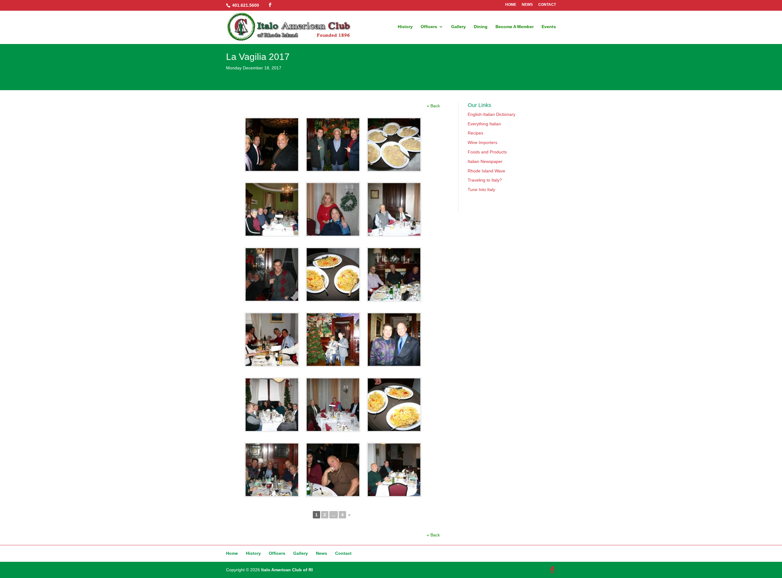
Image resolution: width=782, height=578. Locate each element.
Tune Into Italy (481, 189)
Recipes (475, 133)
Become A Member (514, 26)
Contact (343, 553)
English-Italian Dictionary (491, 114)
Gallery (458, 26)
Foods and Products (487, 151)
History (405, 26)
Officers (429, 26)
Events (549, 26)
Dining (481, 26)
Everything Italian (484, 123)
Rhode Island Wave (486, 170)
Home (232, 553)
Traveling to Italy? (485, 180)
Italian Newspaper (485, 161)
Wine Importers (482, 142)
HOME (510, 5)
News (321, 553)
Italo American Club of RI (287, 569)
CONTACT (547, 5)
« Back (433, 105)
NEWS (527, 5)
